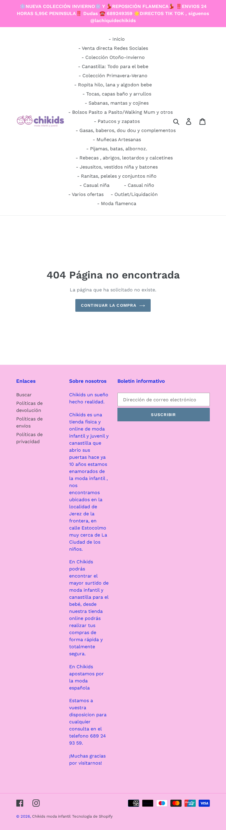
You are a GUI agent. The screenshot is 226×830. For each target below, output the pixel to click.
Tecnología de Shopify (92, 816)
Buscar (24, 394)
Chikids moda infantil (51, 816)
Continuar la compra (108, 305)
